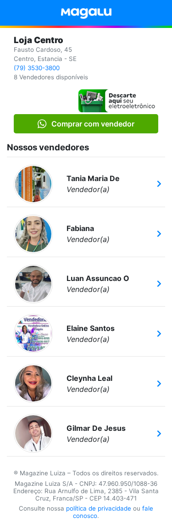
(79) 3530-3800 (37, 68)
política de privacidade (98, 508)
